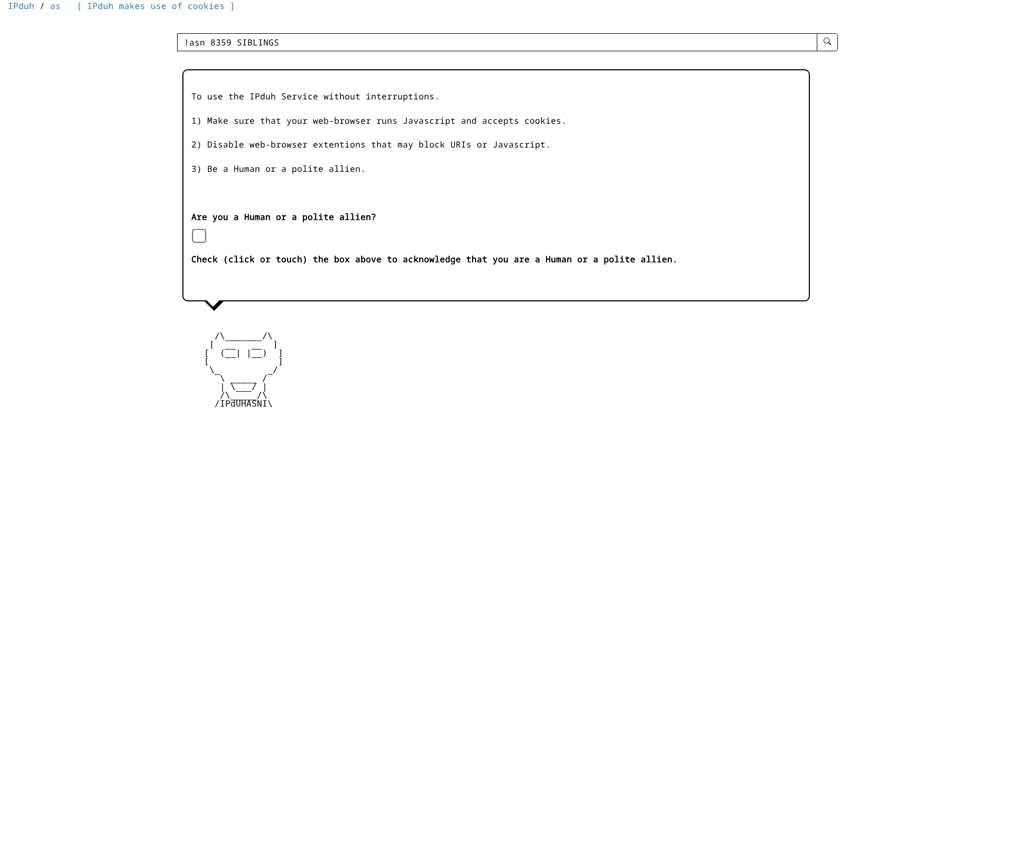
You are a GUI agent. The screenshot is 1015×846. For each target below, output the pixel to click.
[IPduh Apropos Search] (827, 42)
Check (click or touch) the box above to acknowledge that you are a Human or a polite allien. (434, 259)
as (55, 6)
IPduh (21, 6)
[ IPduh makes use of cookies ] (156, 6)
